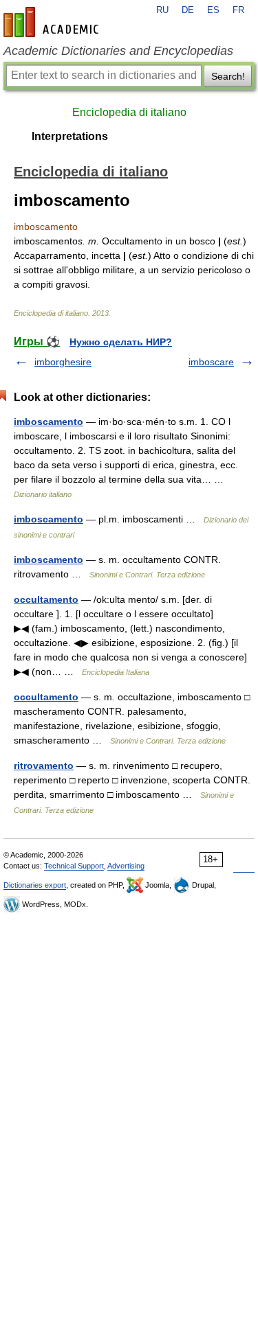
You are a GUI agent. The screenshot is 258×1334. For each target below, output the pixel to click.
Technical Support (74, 866)
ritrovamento (44, 765)
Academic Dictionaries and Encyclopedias (118, 51)
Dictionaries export (34, 885)
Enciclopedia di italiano (129, 112)
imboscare (211, 361)
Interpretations (70, 136)
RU (162, 10)
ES (213, 10)
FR (238, 10)
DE (188, 10)
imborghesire (63, 361)
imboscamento (48, 421)
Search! (228, 76)
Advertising (125, 866)
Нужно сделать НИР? (120, 341)
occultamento (46, 599)
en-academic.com (53, 22)
